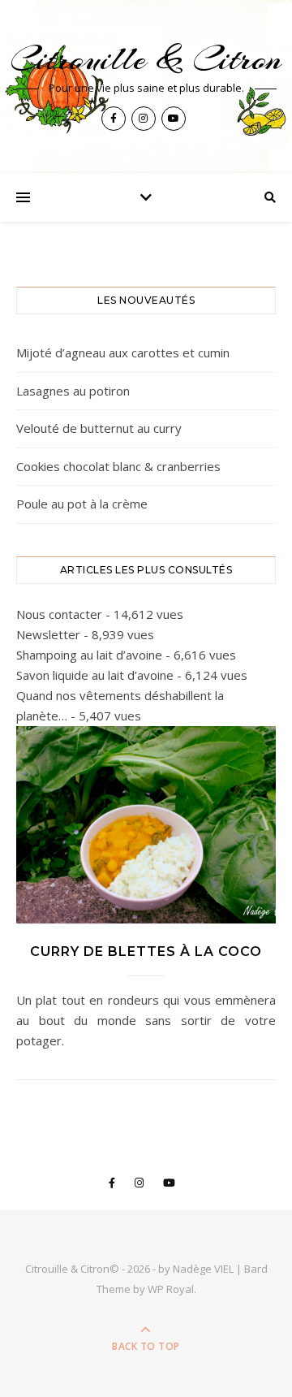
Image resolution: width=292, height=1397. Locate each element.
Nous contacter (59, 614)
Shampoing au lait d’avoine (89, 655)
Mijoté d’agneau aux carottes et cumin (123, 352)
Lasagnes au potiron (73, 391)
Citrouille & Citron (146, 59)
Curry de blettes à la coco (146, 951)
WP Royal (171, 1289)
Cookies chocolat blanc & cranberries (118, 466)
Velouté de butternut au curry (99, 428)
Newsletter (48, 634)
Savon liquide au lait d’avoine (95, 675)
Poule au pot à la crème (82, 503)
